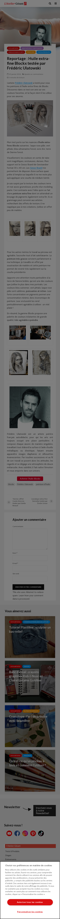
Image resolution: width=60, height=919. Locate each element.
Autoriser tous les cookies (30, 902)
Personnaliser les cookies (30, 912)
